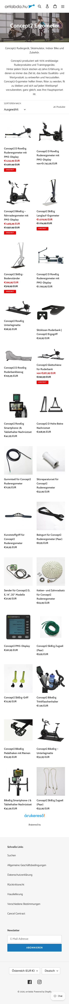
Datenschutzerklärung (19, 875)
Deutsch (50, 970)
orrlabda (29, 991)
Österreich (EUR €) (23, 970)
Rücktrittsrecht (15, 884)
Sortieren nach (12, 103)
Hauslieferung (15, 894)
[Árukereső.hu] (35, 817)
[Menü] (63, 6)
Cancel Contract (16, 913)
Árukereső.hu (35, 825)
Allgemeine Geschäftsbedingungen (26, 865)
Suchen (11, 855)
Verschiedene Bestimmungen (23, 904)
